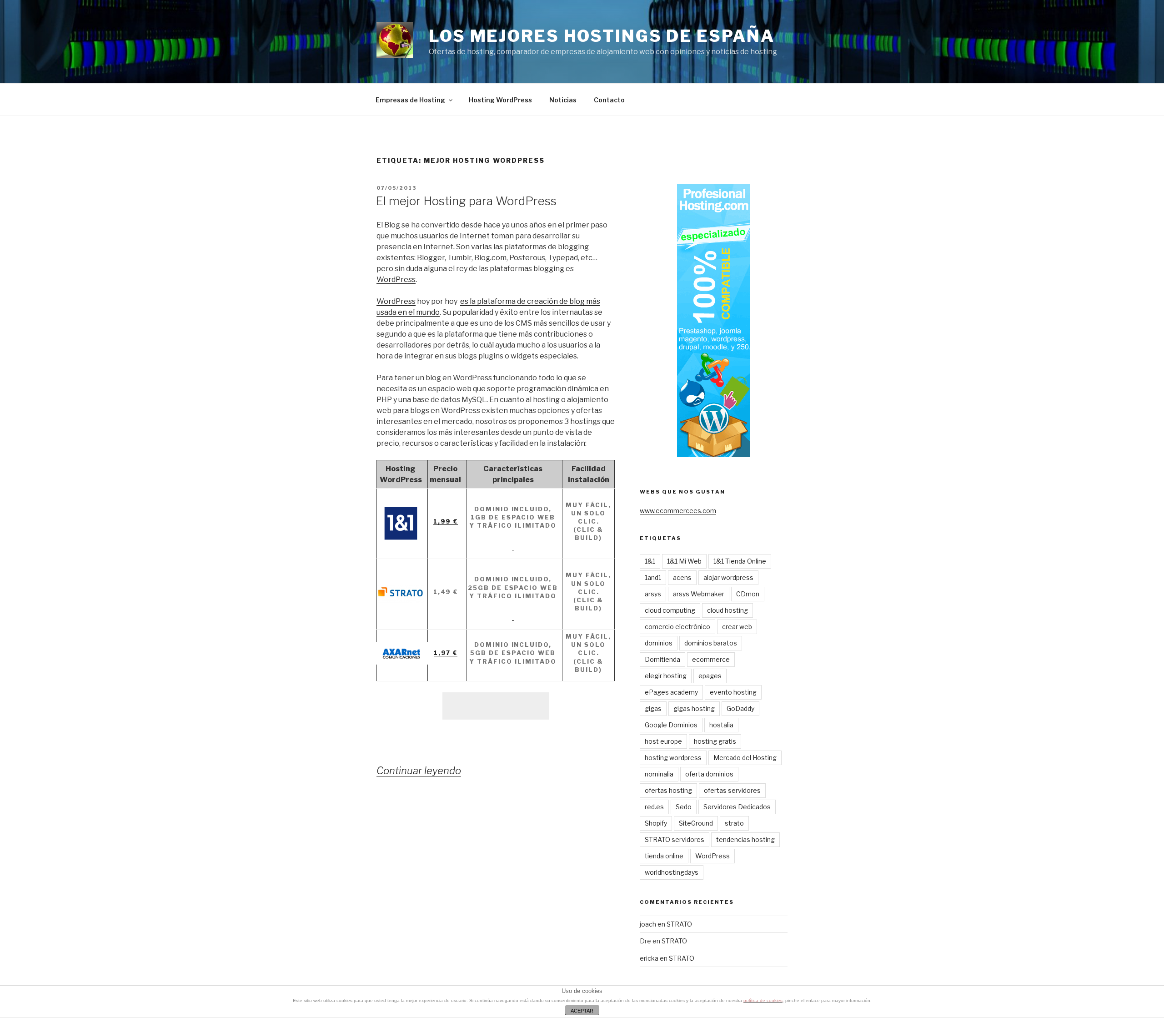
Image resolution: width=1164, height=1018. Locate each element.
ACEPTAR (582, 1010)
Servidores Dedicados (737, 807)
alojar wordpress (728, 577)
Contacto (609, 100)
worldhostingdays (671, 872)
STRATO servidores (674, 839)
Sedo (684, 807)
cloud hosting (727, 610)
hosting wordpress (673, 757)
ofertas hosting (668, 790)
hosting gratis (715, 741)
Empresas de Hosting (410, 100)
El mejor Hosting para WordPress (466, 201)
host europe (663, 741)
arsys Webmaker (698, 594)
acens (682, 577)
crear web (737, 626)
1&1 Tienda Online (739, 561)
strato (734, 823)
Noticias (563, 100)
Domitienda (662, 659)
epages (710, 676)
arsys (653, 594)
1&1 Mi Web (684, 561)
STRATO (679, 924)
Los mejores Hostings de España (601, 36)
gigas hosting (694, 708)
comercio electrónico (677, 626)
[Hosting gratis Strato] (513, 617)
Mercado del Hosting (745, 757)
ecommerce (711, 659)
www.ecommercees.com (678, 510)
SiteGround (696, 823)
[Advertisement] (495, 706)
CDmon (747, 594)
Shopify (656, 823)
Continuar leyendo (418, 770)
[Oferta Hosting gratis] (513, 546)
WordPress (396, 279)
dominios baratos (710, 643)
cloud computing (670, 610)
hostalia (721, 725)
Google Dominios (671, 725)
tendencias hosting (745, 839)
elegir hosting (666, 676)
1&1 (650, 561)
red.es (654, 807)
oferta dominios (709, 774)
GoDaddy (740, 708)
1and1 (653, 577)
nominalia (659, 774)
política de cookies (763, 1000)
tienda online (664, 856)
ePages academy (671, 692)
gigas (653, 708)
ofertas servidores (732, 790)
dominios (658, 643)
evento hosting (733, 692)
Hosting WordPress (500, 100)
